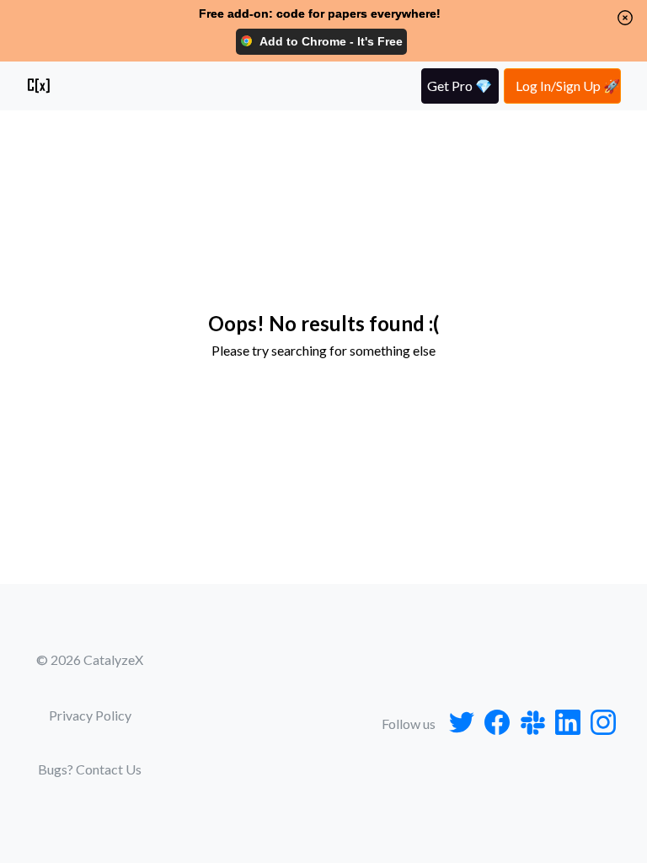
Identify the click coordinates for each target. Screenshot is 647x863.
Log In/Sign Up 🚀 (568, 86)
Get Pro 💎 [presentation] (459, 86)
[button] (625, 17)
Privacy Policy (90, 715)
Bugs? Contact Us (90, 769)
